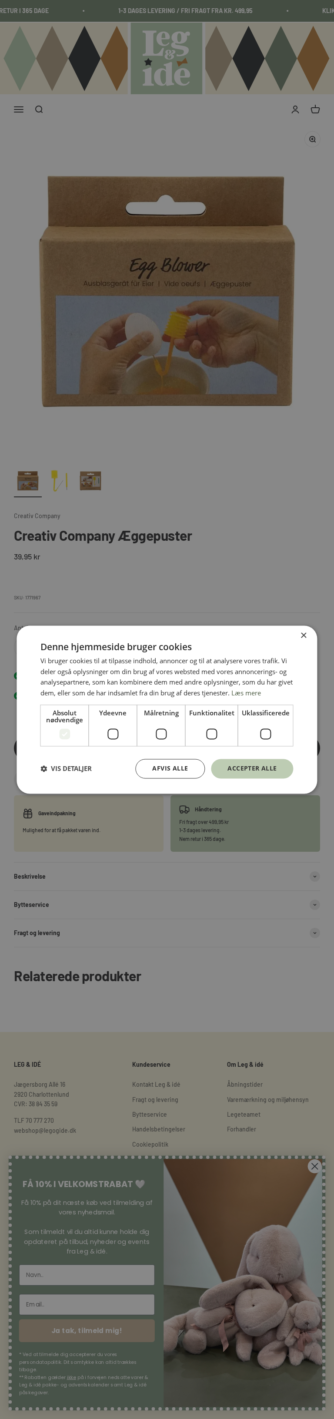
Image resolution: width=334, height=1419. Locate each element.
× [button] (303, 635)
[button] (66, 769)
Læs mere (246, 693)
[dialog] (167, 709)
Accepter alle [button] (252, 768)
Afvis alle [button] (170, 768)
